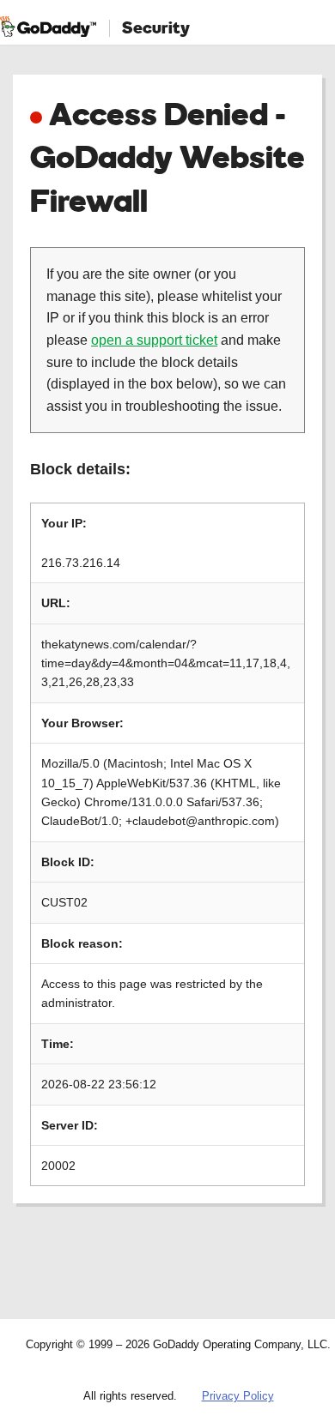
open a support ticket (154, 340)
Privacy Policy (238, 1395)
